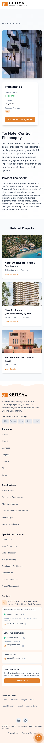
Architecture (8, 490)
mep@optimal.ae (13, 645)
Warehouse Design (10, 524)
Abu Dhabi (14, 700)
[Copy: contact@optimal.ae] (25, 659)
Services (6, 448)
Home (5, 434)
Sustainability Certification (12, 566)
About (5, 441)
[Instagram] (25, 720)
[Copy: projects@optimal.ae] (26, 624)
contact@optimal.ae (15, 658)
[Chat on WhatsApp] (38, 737)
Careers (5, 461)
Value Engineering (9, 546)
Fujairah (20, 706)
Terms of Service (29, 733)
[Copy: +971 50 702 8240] (24, 614)
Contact (5, 475)
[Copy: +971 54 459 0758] (24, 637)
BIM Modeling (7, 573)
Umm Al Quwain (32, 706)
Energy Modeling (9, 559)
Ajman (32, 700)
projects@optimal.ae (15, 623)
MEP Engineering (10, 504)
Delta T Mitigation (9, 553)
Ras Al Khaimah (8, 706)
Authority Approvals (10, 579)
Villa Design (7, 517)
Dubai (4, 700)
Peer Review (7, 539)
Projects (6, 454)
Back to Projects (12, 23)
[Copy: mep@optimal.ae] (23, 645)
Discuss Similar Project (18, 119)
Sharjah (24, 700)
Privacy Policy (13, 733)
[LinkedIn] (18, 720)
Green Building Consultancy (15, 511)
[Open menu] (39, 3)
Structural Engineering (12, 497)
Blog (4, 468)
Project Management (10, 586)
